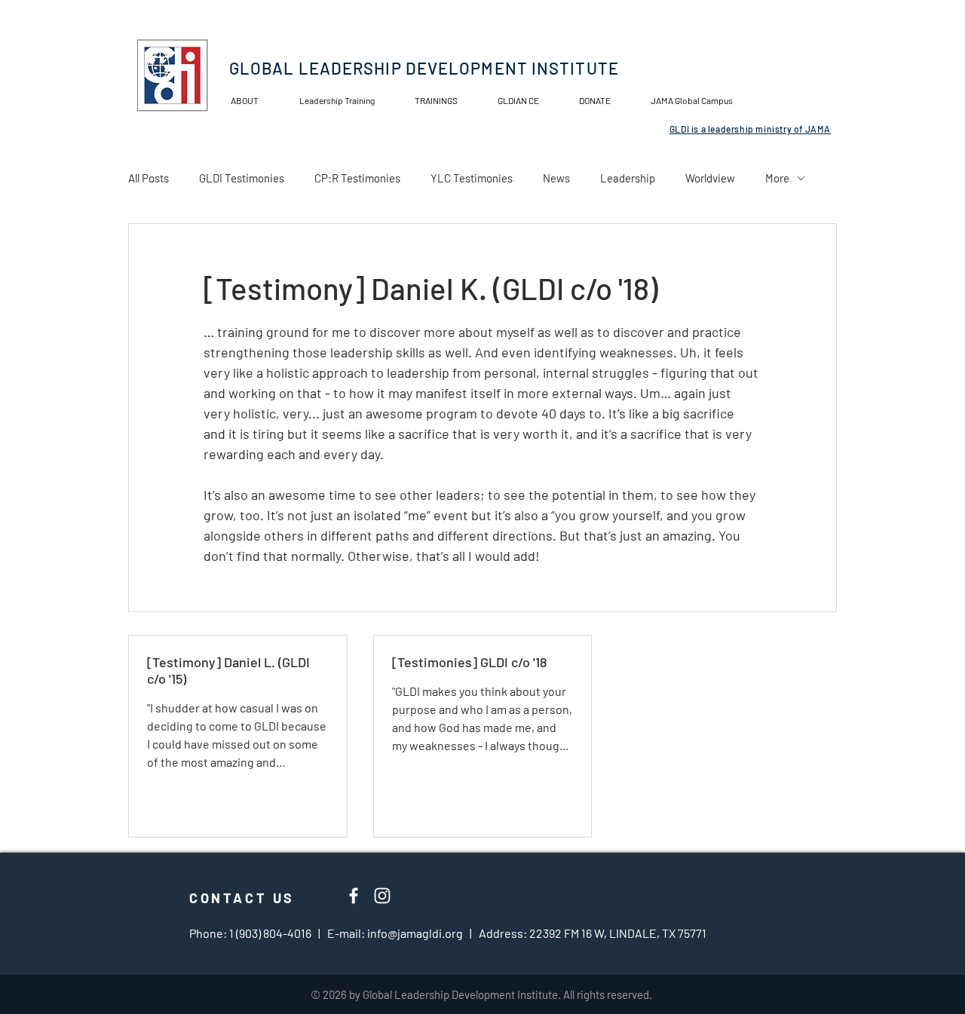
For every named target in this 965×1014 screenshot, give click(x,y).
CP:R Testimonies (357, 178)
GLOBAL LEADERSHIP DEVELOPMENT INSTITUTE (424, 68)
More (777, 178)
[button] (527, 100)
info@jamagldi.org (415, 933)
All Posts (148, 178)
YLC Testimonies (471, 178)
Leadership (627, 178)
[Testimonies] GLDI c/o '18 (469, 662)
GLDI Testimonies (241, 178)
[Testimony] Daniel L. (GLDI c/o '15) (228, 670)
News (556, 178)
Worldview (710, 178)
